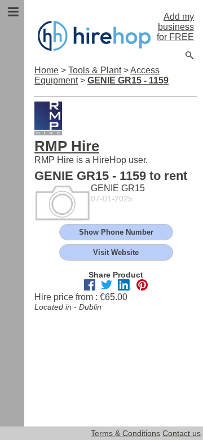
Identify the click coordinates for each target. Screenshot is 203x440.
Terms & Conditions (125, 433)
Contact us (181, 433)
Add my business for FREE (175, 27)
